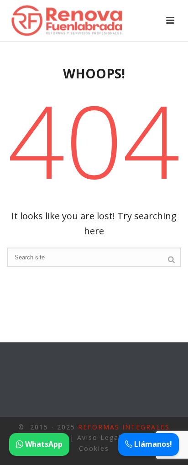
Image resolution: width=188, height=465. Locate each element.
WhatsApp (43, 444)
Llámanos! (152, 444)
